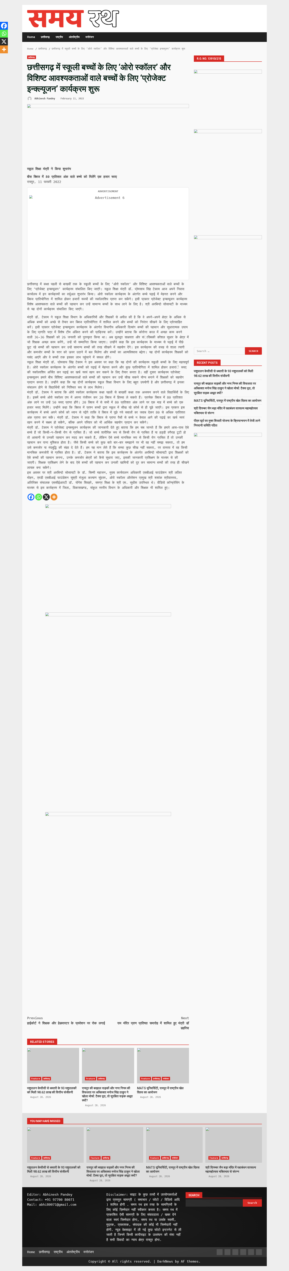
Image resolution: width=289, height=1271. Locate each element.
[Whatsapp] (38, 497)
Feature (35, 1078)
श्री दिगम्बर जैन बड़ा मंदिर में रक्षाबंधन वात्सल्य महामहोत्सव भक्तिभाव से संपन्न (233, 1145)
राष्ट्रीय (59, 37)
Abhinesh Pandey (44, 98)
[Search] (257, 37)
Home (31, 37)
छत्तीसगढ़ (45, 37)
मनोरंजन (90, 37)
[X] (46, 497)
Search (194, 1195)
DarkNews (165, 1261)
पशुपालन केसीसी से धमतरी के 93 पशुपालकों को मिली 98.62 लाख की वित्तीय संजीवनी (53, 1065)
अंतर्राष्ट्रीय (74, 37)
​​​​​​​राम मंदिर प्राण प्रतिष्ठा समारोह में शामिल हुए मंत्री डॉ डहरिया (153, 1023)
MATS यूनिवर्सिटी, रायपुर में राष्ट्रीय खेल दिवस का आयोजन (163, 1065)
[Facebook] (31, 497)
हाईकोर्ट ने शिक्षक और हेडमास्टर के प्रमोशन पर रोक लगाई (66, 1020)
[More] (54, 497)
